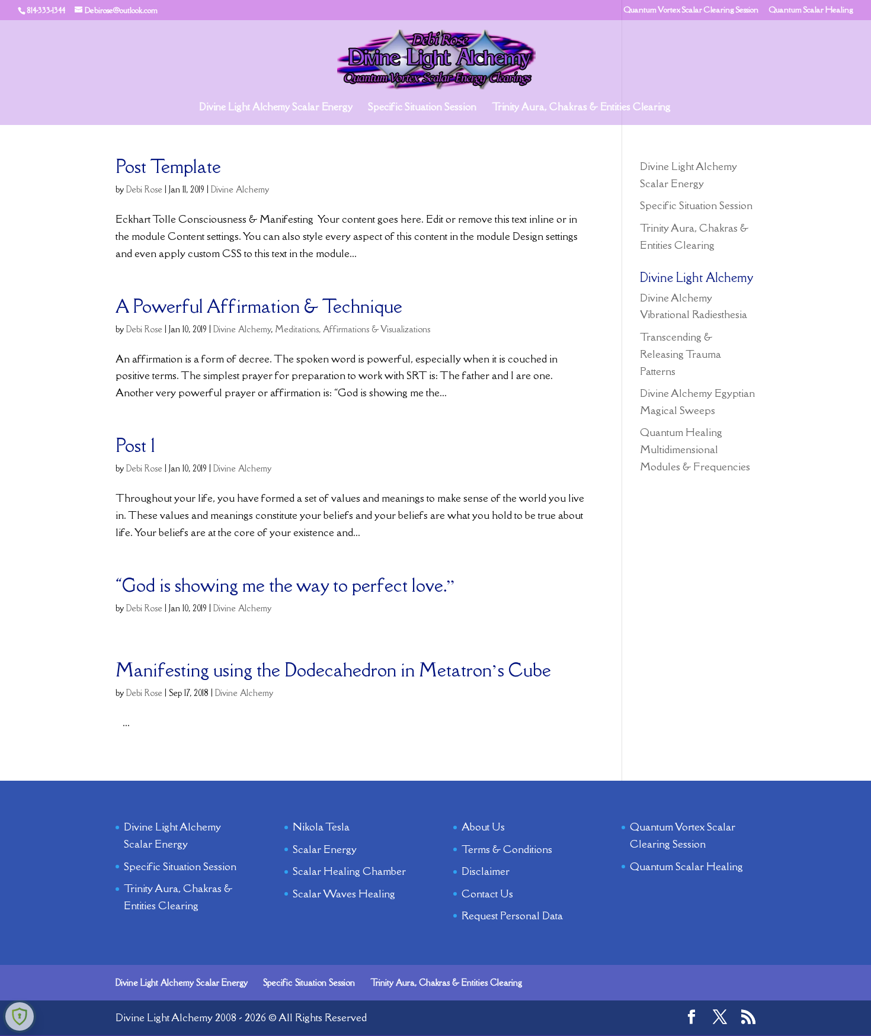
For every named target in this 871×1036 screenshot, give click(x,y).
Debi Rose (144, 189)
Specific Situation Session (422, 107)
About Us (483, 826)
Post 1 (135, 445)
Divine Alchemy (240, 189)
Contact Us (487, 893)
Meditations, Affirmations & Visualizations (352, 329)
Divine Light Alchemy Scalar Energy (276, 107)
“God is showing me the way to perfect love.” (285, 585)
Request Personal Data (512, 915)
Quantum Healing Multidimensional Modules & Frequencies (695, 449)
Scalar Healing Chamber (349, 871)
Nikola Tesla (321, 826)
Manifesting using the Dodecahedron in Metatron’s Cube (333, 670)
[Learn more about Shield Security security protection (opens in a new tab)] (19, 1016)
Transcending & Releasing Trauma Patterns (680, 354)
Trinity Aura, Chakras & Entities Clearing (581, 107)
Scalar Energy (325, 849)
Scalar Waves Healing (344, 893)
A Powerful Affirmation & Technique (259, 306)
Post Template (168, 166)
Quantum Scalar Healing (811, 10)
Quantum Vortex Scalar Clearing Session (691, 10)
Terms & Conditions (507, 849)
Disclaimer (486, 871)
